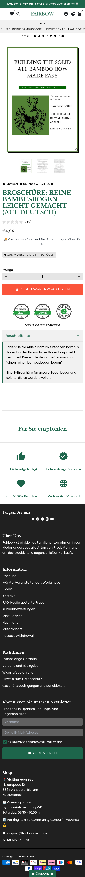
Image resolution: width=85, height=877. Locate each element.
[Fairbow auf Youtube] (52, 519)
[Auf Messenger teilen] (62, 36)
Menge (7, 269)
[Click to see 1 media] (26, 166)
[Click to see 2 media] (42, 166)
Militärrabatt (12, 629)
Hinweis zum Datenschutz (22, 679)
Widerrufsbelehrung (17, 672)
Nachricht (10, 622)
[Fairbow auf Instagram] (47, 519)
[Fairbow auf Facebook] (37, 519)
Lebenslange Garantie (19, 659)
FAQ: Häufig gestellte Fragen (24, 602)
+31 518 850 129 (15, 840)
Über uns (9, 576)
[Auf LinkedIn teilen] (51, 36)
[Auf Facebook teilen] (35, 36)
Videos (7, 589)
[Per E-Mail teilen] (59, 36)
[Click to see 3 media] (59, 166)
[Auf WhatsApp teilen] (47, 36)
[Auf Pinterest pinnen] (43, 36)
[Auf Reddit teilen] (55, 36)
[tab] (42, 336)
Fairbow (29, 856)
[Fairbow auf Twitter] (33, 519)
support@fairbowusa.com (24, 833)
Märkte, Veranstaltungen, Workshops (31, 582)
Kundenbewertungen (18, 609)
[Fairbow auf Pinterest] (42, 519)
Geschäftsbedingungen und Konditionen (33, 685)
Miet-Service (12, 616)
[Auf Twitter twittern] (39, 36)
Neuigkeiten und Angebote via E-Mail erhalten (35, 742)
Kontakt (8, 596)
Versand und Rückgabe (20, 665)
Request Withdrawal (18, 635)
